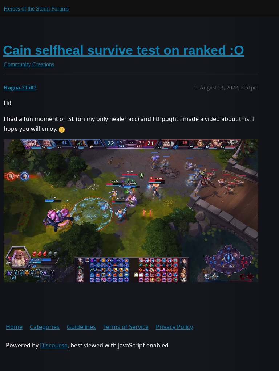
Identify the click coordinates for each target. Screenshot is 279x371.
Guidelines (81, 327)
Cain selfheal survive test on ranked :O (123, 50)
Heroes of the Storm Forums (36, 8)
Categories (45, 327)
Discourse (54, 345)
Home (14, 327)
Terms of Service (126, 327)
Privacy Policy (174, 327)
